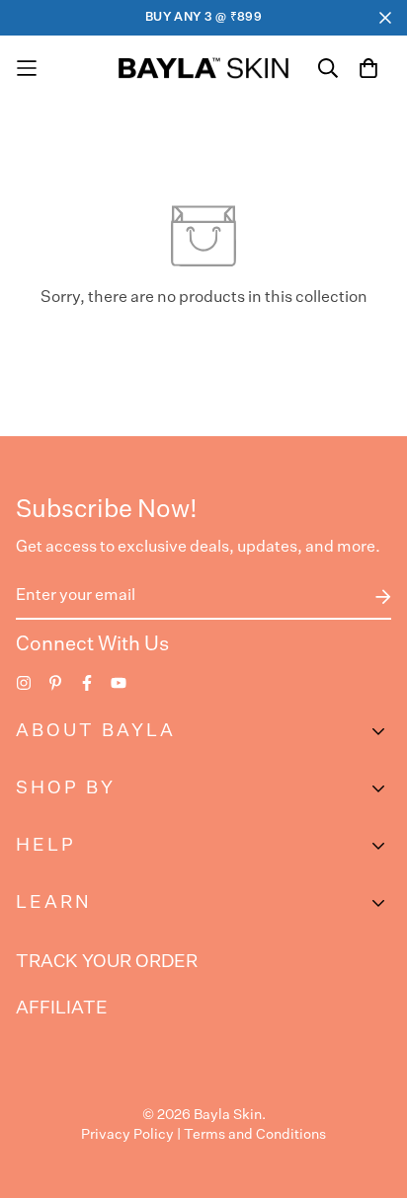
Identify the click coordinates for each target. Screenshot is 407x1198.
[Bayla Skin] (203, 68)
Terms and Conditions (255, 1135)
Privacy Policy (127, 1135)
